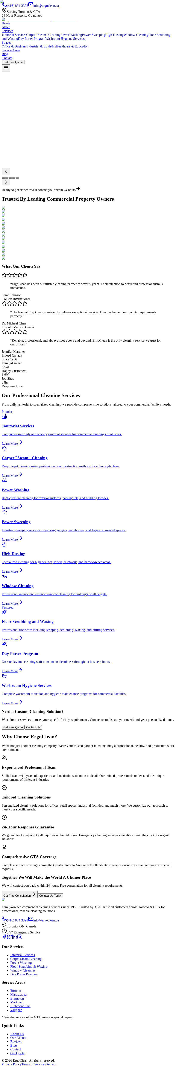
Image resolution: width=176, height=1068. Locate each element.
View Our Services (43, 128)
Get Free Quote (13, 128)
